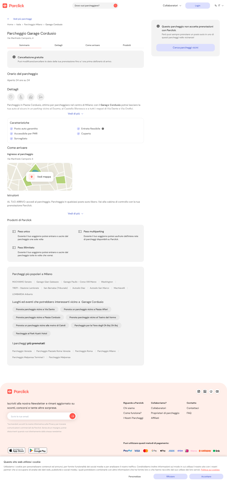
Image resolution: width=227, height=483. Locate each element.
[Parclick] (13, 5)
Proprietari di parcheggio (165, 413)
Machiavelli (119, 288)
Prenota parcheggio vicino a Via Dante (35, 309)
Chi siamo (129, 408)
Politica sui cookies (210, 469)
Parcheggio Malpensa (59, 357)
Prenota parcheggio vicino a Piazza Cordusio (38, 317)
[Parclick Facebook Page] (211, 391)
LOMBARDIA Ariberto (22, 294)
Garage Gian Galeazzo (47, 281)
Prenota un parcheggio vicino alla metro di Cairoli (40, 325)
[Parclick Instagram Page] (198, 391)
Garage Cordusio (53, 24)
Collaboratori (158, 408)
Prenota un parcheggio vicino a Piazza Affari (86, 309)
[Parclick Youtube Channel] (217, 391)
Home (10, 24)
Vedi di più (74, 113)
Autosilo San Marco (100, 288)
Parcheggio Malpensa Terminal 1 (28, 357)
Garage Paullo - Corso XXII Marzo (80, 281)
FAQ (189, 413)
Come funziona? (132, 413)
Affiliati (155, 418)
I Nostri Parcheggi (133, 418)
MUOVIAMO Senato (22, 281)
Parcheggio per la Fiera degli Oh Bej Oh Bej (96, 325)
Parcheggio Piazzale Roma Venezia (53, 351)
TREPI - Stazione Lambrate (26, 288)
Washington (107, 281)
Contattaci (193, 408)
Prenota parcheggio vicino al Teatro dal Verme (92, 317)
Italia (18, 24)
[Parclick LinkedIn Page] (204, 391)
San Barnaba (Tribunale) (56, 288)
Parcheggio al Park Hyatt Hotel (31, 333)
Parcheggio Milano (33, 24)
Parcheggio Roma (84, 351)
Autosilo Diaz (79, 288)
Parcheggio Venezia (22, 351)
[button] (102, 128)
